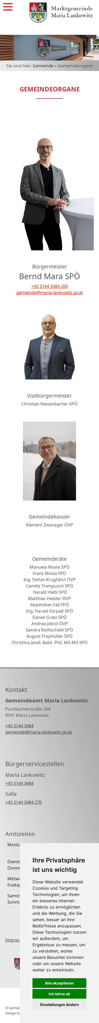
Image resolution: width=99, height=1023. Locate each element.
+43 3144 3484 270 (23, 802)
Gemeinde (43, 66)
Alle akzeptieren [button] (59, 983)
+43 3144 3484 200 (49, 286)
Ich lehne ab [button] (59, 994)
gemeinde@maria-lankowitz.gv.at (49, 292)
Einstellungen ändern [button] (59, 1004)
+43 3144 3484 (19, 726)
